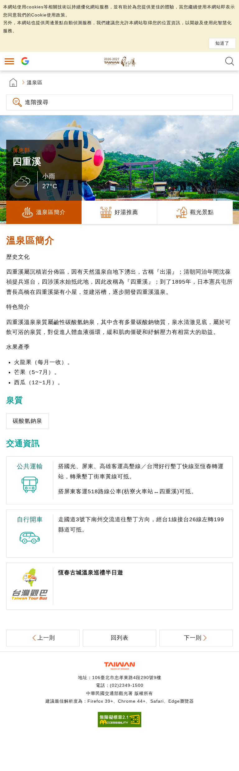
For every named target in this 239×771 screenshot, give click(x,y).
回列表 (120, 638)
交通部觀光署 (119, 666)
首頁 (13, 82)
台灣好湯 (119, 61)
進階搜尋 (37, 102)
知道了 (222, 43)
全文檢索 (229, 61)
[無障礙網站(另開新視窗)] (119, 725)
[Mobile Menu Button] (9, 61)
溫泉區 (35, 82)
